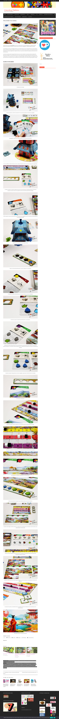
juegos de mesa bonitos (13, 666)
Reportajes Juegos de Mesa (8, 16)
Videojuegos (9, 0)
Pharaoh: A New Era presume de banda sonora (29, 672)
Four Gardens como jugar (11, 664)
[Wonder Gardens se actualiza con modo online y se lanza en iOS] (32, 650)
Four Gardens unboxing (31, 665)
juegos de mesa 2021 (6, 666)
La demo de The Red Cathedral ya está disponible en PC (12, 685)
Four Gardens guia (8, 665)
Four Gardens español (28, 664)
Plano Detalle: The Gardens (7, 653)
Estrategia (15, 660)
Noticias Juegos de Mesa (29, 660)
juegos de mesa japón (21, 666)
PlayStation (22, 14)
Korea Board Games (28, 666)
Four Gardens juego (15, 665)
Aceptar (51, 717)
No (54, 717)
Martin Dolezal (34, 666)
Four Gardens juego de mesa (23, 665)
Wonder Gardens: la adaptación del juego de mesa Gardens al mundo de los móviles (20, 654)
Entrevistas (24, 16)
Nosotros (30, 16)
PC (36, 14)
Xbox (28, 14)
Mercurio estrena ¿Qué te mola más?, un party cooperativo (33, 685)
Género (19, 660)
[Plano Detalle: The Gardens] (8, 650)
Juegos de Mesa (5, 0)
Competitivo (10, 660)
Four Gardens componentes (20, 664)
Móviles (40, 14)
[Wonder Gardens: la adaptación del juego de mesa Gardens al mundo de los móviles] (20, 650)
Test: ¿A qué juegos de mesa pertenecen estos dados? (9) (26, 685)
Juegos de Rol (17, 14)
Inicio (5, 14)
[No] (57, 717)
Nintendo (32, 14)
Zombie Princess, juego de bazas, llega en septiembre (20, 685)
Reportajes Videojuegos (48, 14)
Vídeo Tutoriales (18, 16)
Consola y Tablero (11, 10)
